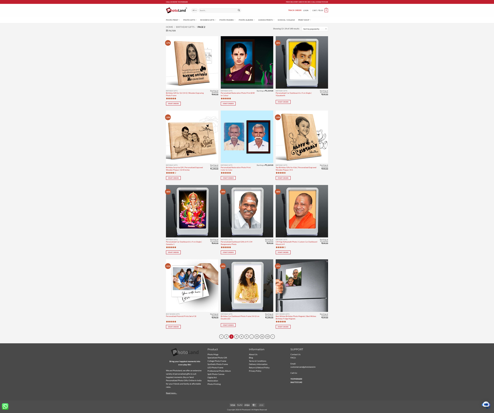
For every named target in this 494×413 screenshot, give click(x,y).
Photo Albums (246, 20)
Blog (251, 357)
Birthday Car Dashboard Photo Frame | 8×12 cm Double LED (240, 317)
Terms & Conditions (257, 361)
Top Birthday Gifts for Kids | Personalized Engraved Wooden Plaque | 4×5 (296, 168)
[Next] (272, 336)
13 (267, 336)
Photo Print (172, 20)
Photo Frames (226, 20)
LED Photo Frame (215, 367)
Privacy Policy (255, 371)
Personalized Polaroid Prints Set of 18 (181, 316)
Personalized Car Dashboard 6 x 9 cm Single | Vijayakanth (294, 94)
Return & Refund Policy (259, 367)
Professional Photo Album (219, 371)
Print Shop (303, 20)
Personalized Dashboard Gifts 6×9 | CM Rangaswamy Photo (236, 243)
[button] (320, 10)
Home (169, 27)
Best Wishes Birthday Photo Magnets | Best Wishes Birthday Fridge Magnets (296, 317)
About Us (253, 354)
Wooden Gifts (207, 20)
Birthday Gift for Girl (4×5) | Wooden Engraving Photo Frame (185, 94)
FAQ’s (293, 357)
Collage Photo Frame (217, 361)
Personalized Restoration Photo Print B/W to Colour (238, 94)
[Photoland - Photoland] (176, 10)
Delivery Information (258, 364)
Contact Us (295, 354)
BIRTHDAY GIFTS (185, 27)
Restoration (213, 380)
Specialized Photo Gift (217, 357)
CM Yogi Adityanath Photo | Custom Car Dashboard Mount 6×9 (296, 243)
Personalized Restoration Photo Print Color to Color (236, 168)
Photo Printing (214, 384)
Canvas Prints (265, 20)
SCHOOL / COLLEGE (286, 20)
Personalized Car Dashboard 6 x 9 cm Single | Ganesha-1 (184, 243)
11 (257, 336)
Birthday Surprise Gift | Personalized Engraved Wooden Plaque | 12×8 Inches (184, 168)
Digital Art (212, 377)
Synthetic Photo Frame (218, 364)
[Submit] (239, 10)
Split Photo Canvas (216, 374)
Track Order (294, 10)
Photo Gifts (189, 20)
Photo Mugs (213, 354)
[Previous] (221, 336)
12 (262, 336)
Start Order (173, 103)
